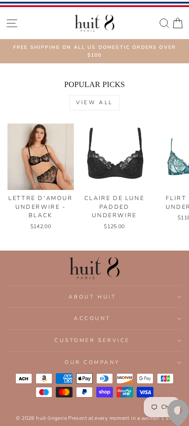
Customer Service (92, 340)
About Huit (92, 296)
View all (94, 102)
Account (92, 318)
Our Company (92, 362)
